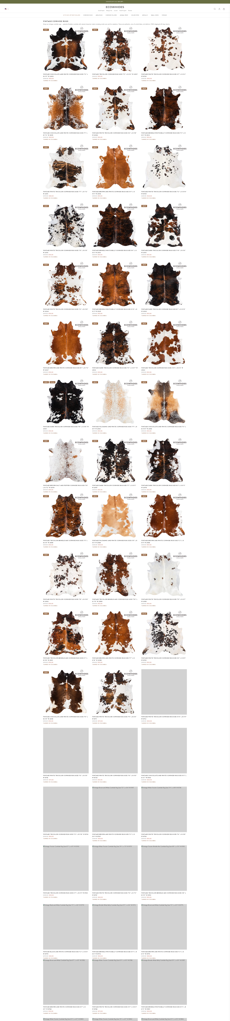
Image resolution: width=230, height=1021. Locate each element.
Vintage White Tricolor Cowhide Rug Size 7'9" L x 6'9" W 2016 (65, 251)
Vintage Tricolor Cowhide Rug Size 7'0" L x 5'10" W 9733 (65, 834)
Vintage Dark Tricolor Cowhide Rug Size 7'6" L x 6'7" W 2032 (115, 369)
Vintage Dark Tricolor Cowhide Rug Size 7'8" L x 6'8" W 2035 (66, 428)
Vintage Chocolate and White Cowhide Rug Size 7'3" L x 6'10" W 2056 (163, 428)
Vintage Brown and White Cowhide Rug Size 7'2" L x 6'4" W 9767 (113, 835)
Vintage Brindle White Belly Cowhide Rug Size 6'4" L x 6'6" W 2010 (114, 251)
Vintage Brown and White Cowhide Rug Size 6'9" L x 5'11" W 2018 (113, 193)
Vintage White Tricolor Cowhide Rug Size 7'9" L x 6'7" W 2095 (163, 600)
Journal (115, 10)
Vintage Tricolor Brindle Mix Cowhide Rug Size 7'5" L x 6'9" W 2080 (65, 542)
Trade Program (122, 10)
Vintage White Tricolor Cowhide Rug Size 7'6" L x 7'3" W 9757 (114, 894)
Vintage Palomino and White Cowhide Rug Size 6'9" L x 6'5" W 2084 (114, 542)
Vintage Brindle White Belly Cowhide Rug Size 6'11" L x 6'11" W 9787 (163, 1008)
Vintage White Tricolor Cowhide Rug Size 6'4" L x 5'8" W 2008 (114, 134)
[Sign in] (219, 9)
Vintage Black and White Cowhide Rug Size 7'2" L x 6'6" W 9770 (65, 953)
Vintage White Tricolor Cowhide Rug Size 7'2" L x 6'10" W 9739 (163, 193)
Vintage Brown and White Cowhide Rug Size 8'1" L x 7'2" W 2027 (66, 369)
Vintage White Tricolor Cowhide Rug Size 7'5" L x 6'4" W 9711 (114, 718)
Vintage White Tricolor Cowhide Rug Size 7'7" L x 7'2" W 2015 (65, 193)
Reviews (130, 10)
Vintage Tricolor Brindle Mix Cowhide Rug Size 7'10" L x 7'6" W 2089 (114, 600)
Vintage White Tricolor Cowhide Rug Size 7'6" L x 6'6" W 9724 (114, 777)
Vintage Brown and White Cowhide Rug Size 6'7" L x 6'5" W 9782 (64, 1008)
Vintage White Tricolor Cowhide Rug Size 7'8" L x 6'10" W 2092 (65, 600)
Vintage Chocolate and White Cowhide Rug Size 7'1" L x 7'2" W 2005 (65, 134)
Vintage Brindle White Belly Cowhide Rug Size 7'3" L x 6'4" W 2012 (163, 134)
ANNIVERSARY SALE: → (115, 2)
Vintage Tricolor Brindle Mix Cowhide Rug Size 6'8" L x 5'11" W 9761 (163, 894)
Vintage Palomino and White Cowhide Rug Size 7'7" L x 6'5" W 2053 (114, 428)
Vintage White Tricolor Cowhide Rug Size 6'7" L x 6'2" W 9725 (163, 75)
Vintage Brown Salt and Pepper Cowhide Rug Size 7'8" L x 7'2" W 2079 (65, 486)
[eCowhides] (115, 7)
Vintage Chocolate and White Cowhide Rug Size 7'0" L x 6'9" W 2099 (65, 718)
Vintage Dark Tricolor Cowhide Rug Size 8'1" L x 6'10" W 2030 (163, 310)
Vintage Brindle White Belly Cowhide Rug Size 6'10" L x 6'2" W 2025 (114, 310)
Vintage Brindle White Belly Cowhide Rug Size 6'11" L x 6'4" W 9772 (114, 953)
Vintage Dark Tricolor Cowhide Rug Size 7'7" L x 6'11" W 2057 (114, 486)
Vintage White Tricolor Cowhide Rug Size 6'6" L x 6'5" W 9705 (163, 659)
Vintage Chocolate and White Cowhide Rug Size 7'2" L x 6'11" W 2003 (65, 75)
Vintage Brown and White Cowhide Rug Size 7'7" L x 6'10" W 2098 (113, 659)
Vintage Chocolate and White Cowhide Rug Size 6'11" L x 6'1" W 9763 (163, 777)
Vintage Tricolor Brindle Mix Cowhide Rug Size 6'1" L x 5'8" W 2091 (65, 659)
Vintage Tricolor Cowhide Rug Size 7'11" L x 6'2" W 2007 (115, 74)
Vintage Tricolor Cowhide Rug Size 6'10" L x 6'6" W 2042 (162, 369)
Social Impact (101, 10)
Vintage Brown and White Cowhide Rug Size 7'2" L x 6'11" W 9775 (162, 953)
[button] (224, 9)
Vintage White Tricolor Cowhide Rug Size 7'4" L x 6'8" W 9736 (163, 835)
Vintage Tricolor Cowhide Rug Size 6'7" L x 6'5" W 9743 (65, 893)
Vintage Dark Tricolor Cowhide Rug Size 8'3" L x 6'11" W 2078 (163, 486)
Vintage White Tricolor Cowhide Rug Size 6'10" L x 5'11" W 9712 (164, 718)
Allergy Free (109, 10)
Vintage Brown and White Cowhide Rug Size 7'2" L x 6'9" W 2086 (162, 542)
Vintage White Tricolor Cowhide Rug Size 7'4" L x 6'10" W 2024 (65, 310)
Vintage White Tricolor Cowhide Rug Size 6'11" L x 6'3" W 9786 (114, 1008)
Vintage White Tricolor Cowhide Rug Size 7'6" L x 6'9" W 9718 (65, 777)
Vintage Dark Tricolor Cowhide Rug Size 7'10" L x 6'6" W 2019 (163, 251)
